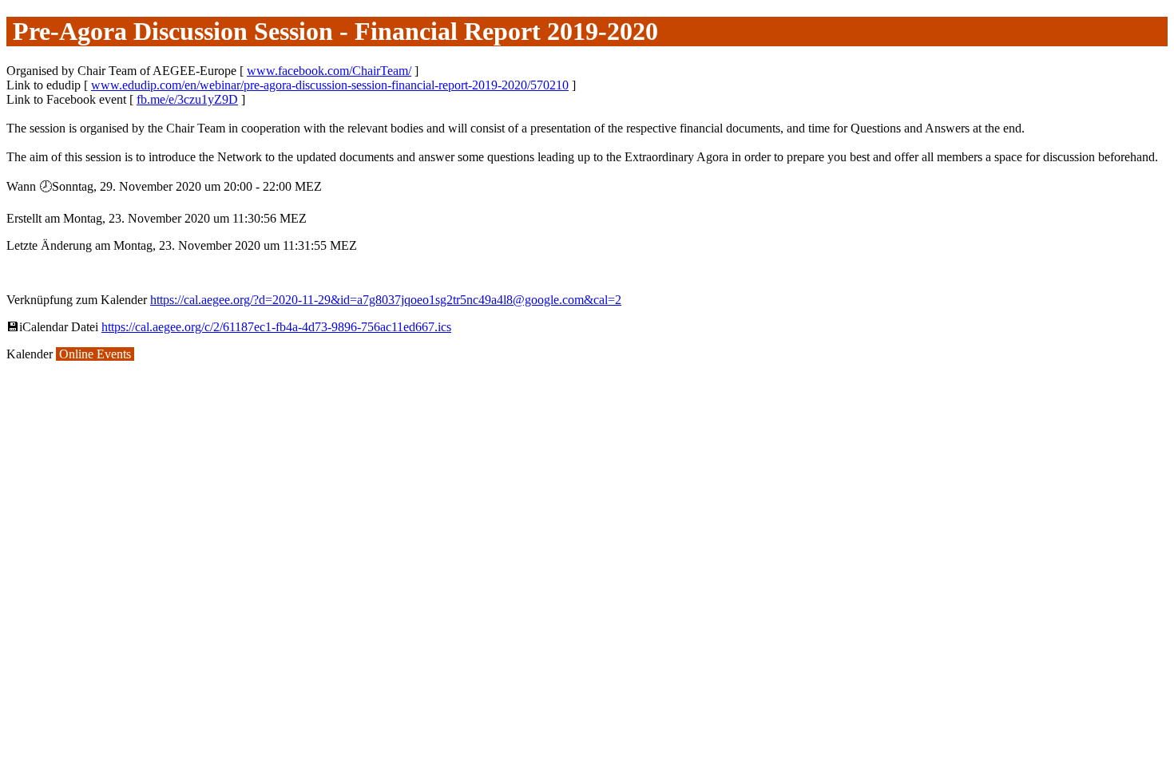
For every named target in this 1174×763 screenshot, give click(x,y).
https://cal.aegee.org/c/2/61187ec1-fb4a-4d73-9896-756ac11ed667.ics (276, 327)
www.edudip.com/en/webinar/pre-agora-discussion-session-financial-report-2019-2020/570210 (330, 85)
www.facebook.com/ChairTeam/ (329, 70)
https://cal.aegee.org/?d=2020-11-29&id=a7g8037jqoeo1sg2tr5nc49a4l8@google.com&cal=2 (385, 299)
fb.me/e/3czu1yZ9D (187, 99)
